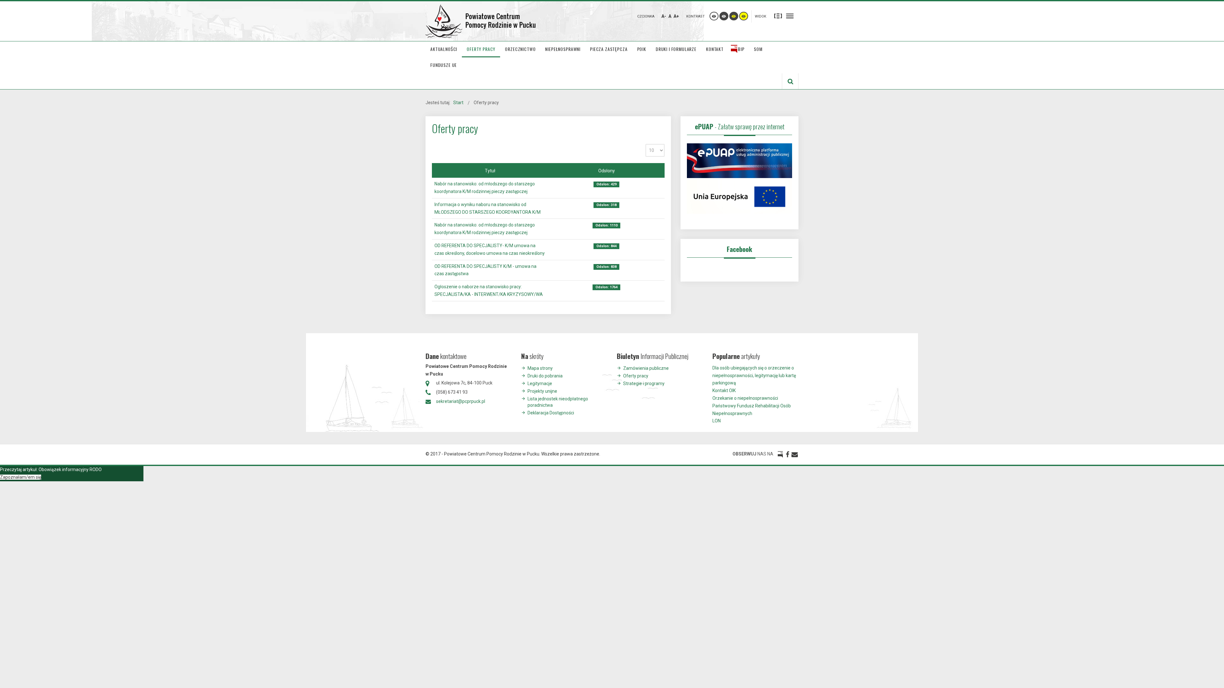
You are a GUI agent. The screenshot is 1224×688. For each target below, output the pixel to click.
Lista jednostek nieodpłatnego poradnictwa (558, 402)
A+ (676, 16)
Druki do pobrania (545, 375)
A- (663, 16)
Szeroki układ (789, 15)
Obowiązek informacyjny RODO (70, 469)
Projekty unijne (542, 391)
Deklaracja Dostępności (551, 412)
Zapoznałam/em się (20, 477)
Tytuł (490, 170)
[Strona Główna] (481, 21)
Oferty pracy (635, 375)
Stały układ (778, 15)
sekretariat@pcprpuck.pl (460, 401)
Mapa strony (540, 368)
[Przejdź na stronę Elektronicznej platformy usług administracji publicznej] (739, 160)
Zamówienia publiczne (646, 368)
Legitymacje (540, 383)
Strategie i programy (644, 383)
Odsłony (606, 170)
